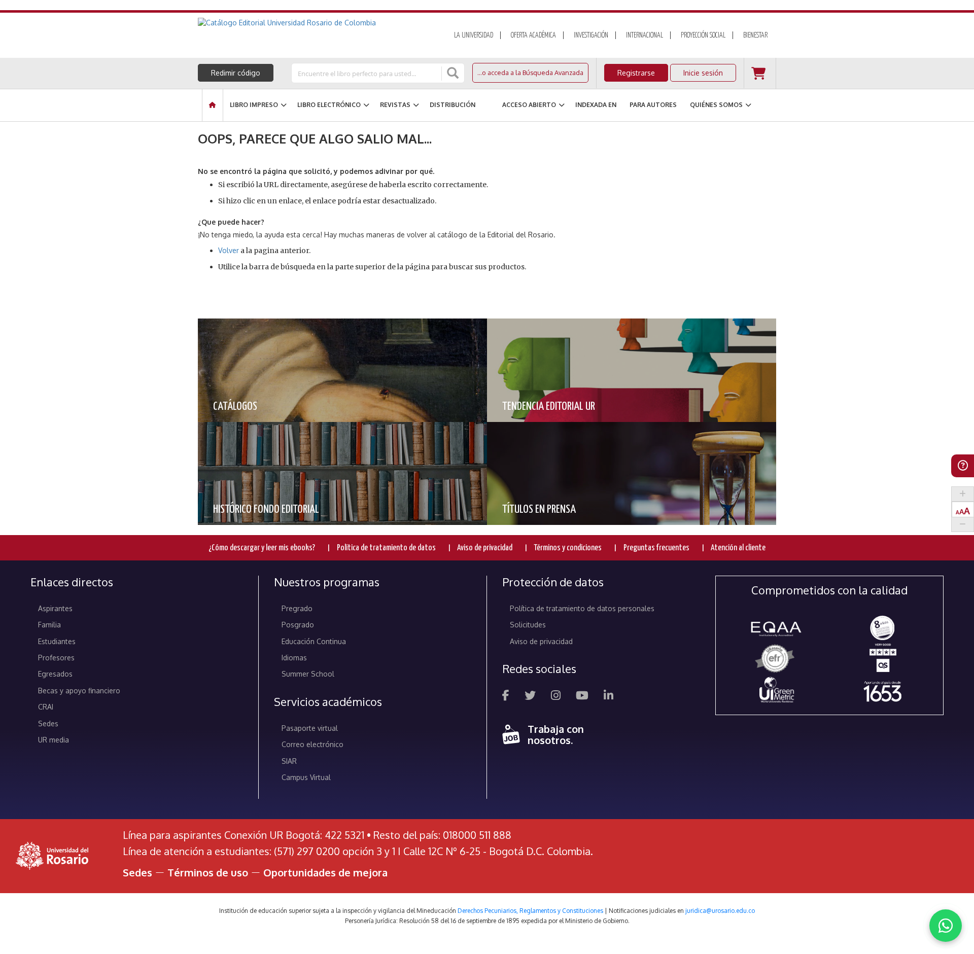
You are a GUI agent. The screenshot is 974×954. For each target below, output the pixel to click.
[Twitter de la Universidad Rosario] (530, 696)
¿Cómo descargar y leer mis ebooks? (261, 548)
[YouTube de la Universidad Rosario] (582, 696)
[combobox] (367, 73)
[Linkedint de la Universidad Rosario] (608, 696)
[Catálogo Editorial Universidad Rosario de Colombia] (314, 23)
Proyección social (703, 35)
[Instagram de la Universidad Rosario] (556, 696)
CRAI (45, 706)
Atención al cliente (738, 548)
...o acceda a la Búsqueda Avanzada (530, 72)
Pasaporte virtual (310, 728)
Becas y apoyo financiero (79, 690)
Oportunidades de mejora (325, 872)
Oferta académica (533, 35)
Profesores (56, 657)
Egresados (55, 673)
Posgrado (298, 624)
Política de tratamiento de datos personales (582, 608)
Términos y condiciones (568, 548)
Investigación (591, 35)
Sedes (48, 723)
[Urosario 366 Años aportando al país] (882, 691)
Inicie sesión (703, 72)
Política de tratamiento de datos (386, 548)
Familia (49, 624)
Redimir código (235, 72)
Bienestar (755, 35)
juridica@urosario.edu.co (720, 910)
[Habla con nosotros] (945, 925)
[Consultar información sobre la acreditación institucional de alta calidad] (882, 627)
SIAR (289, 761)
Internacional (644, 35)
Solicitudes (528, 624)
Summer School (308, 673)
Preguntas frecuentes (656, 548)
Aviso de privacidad (484, 548)
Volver (228, 250)
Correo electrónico (312, 744)
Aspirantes (55, 608)
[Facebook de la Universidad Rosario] (505, 696)
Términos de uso (207, 872)
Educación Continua (314, 641)
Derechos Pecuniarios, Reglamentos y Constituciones (530, 910)
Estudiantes (57, 641)
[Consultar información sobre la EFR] (776, 659)
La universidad (473, 35)
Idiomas (294, 657)
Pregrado (297, 608)
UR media (53, 739)
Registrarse (636, 72)
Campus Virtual (306, 777)
